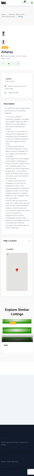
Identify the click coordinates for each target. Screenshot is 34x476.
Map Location (10, 240)
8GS (5, 345)
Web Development (8, 16)
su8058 (8, 79)
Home (3, 14)
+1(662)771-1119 (13, 93)
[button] (17, 270)
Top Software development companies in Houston (16, 470)
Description (9, 103)
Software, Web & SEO (16, 14)
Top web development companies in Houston (14, 434)
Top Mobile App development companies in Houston (16, 453)
